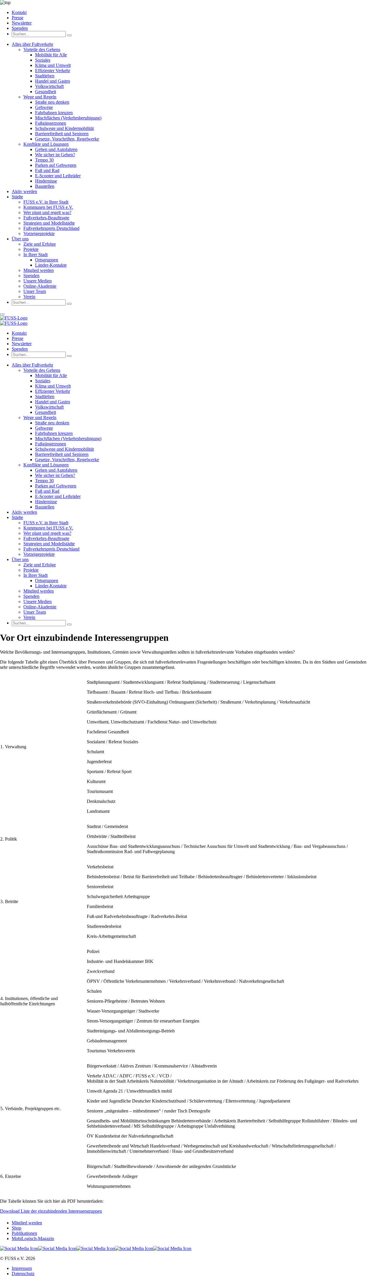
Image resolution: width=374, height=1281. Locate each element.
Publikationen (24, 1233)
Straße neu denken (52, 102)
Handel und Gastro (52, 81)
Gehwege (44, 107)
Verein (29, 296)
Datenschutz (23, 1273)
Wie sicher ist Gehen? (55, 154)
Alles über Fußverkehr (32, 44)
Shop (16, 1228)
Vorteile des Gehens (41, 49)
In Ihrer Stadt (35, 254)
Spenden (20, 28)
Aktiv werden (24, 191)
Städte (17, 196)
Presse (17, 17)
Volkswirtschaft (49, 86)
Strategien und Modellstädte (49, 223)
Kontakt (19, 12)
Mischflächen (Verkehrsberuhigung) (68, 117)
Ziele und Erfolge (39, 244)
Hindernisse (46, 180)
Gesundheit (45, 91)
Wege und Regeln (39, 96)
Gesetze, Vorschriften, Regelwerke (67, 138)
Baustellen (44, 186)
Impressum (22, 1268)
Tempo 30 (44, 159)
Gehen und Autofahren (56, 149)
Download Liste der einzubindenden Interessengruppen (51, 1211)
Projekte (31, 249)
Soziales (42, 60)
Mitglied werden (38, 270)
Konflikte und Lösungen (46, 144)
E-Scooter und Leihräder (58, 175)
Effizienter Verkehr (52, 70)
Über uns (20, 238)
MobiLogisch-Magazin (33, 1238)
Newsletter (22, 22)
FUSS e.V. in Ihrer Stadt (45, 201)
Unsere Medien (37, 280)
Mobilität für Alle (51, 54)
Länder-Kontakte (51, 265)
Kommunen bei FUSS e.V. (48, 207)
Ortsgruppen (46, 259)
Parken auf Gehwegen (55, 165)
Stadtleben (44, 75)
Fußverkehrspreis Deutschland (51, 228)
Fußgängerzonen (50, 123)
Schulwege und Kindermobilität (64, 128)
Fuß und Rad (47, 170)
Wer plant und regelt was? (47, 212)
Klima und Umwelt (53, 65)
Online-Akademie (39, 286)
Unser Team (34, 291)
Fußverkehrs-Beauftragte (46, 217)
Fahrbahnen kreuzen (54, 112)
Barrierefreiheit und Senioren (62, 133)
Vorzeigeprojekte (39, 233)
